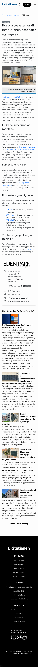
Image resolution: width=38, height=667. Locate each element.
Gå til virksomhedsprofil (18, 298)
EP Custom (10, 215)
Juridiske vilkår (19, 591)
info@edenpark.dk (16, 291)
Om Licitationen (19, 622)
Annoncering (19, 568)
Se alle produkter (19, 576)
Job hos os (19, 618)
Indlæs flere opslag (19, 524)
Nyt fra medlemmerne (11, 15)
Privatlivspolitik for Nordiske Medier (19, 587)
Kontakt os (29, 249)
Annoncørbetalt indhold (19, 599)
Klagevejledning (19, 595)
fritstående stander (27, 147)
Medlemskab (19, 564)
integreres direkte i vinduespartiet (20, 150)
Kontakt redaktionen (19, 610)
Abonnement (19, 560)
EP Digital (9, 220)
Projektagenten (19, 572)
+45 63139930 (14, 295)
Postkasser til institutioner (13, 97)
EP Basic (9, 210)
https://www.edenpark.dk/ (19, 301)
